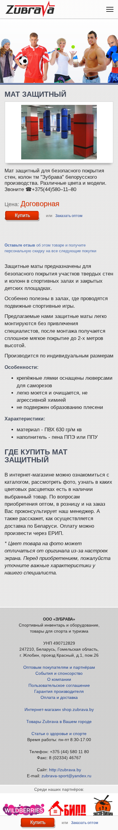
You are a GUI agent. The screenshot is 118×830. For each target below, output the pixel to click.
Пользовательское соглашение (59, 685)
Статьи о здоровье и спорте (59, 733)
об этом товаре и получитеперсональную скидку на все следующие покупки (50, 248)
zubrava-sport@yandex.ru (66, 775)
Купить (22, 215)
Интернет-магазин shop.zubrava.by (59, 709)
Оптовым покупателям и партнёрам (59, 667)
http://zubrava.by (65, 769)
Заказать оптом (68, 216)
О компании (59, 679)
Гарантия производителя (59, 691)
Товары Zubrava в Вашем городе (59, 721)
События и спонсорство (59, 673)
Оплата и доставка (59, 697)
